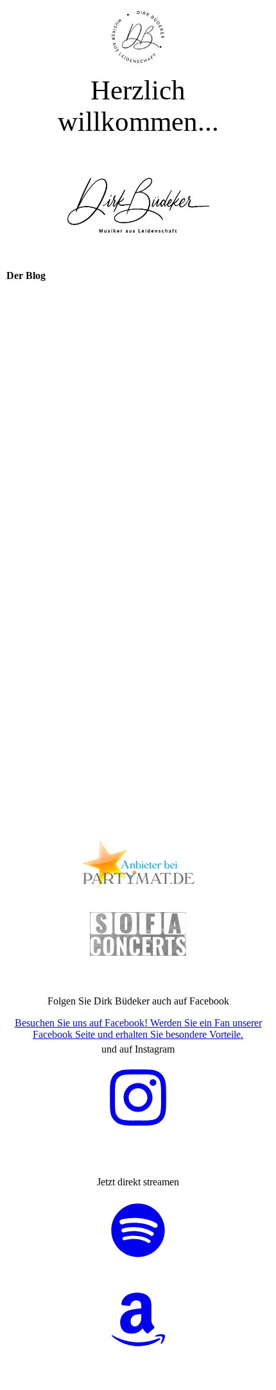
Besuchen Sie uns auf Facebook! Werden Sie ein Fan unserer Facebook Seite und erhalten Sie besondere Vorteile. (138, 1028)
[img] (138, 37)
